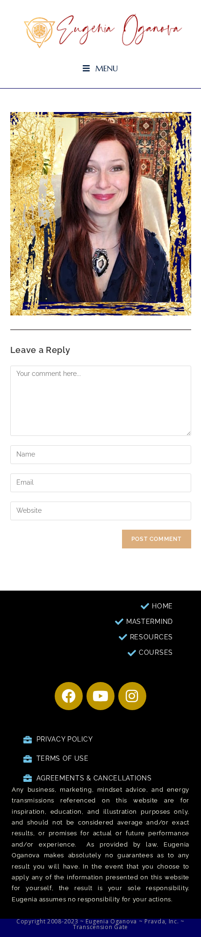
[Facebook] (69, 696)
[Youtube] (100, 696)
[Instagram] (132, 696)
